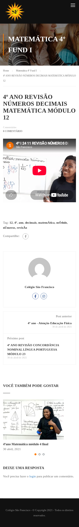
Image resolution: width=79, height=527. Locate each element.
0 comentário (12, 131)
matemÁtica (46, 222)
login (32, 476)
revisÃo (22, 227)
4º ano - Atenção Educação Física (50, 323)
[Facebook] (25, 236)
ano (21, 222)
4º (15, 222)
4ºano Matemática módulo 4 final (25, 444)
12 (11, 222)
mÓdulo (61, 222)
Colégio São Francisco (39, 287)
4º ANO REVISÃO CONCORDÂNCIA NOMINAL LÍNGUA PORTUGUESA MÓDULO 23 (33, 350)
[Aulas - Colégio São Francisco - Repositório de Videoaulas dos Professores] (15, 13)
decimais (31, 222)
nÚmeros (9, 227)
